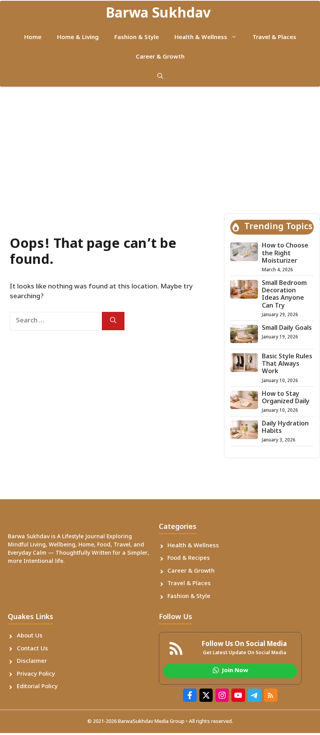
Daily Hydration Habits (285, 428)
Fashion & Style (136, 37)
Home (32, 37)
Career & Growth (160, 57)
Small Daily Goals (287, 328)
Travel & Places (274, 37)
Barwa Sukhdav (158, 14)
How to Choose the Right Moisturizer (285, 253)
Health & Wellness (200, 37)
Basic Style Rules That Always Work (287, 364)
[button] (160, 77)
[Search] (113, 321)
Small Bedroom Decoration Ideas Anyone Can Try (284, 294)
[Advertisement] (160, 145)
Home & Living (78, 37)
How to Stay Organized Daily (285, 398)
